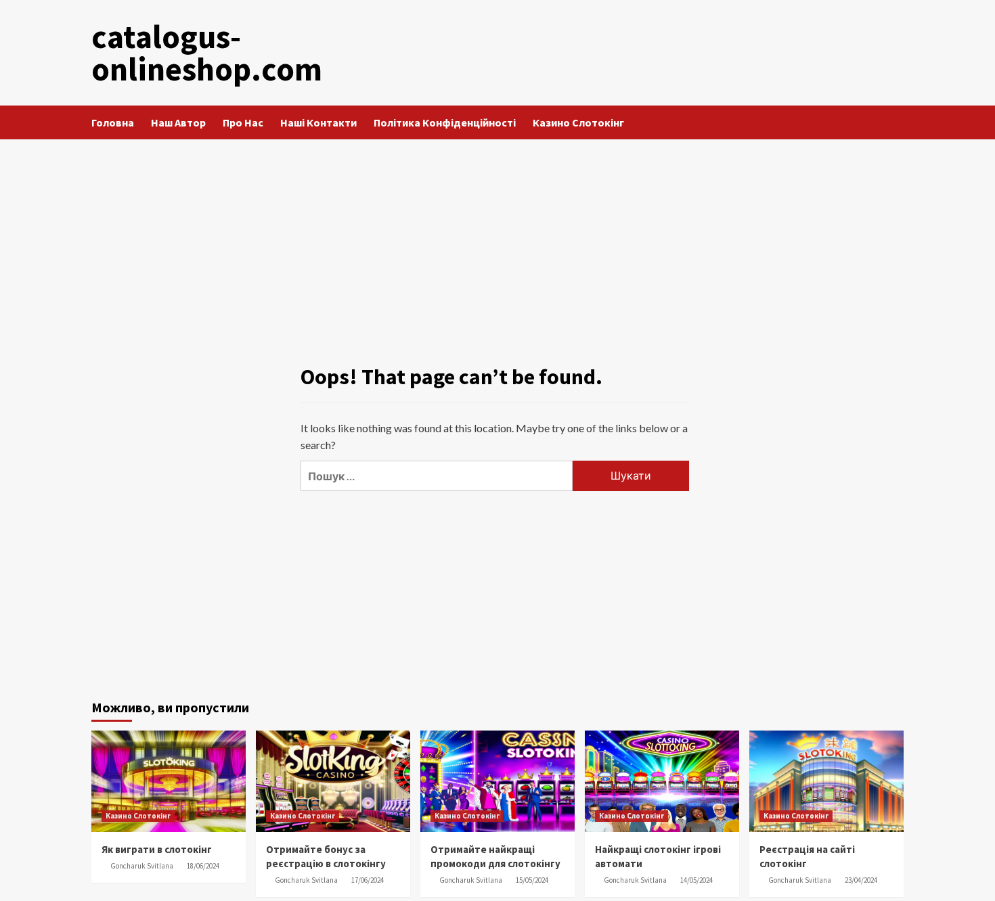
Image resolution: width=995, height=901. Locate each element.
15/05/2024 (532, 880)
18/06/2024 (203, 866)
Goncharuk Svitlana (141, 866)
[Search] (895, 123)
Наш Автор (178, 122)
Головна (112, 122)
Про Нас (243, 122)
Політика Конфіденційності (445, 122)
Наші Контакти (318, 122)
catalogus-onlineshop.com (206, 52)
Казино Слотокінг (578, 122)
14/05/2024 (696, 880)
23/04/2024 (861, 880)
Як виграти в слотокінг (157, 849)
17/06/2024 (367, 880)
